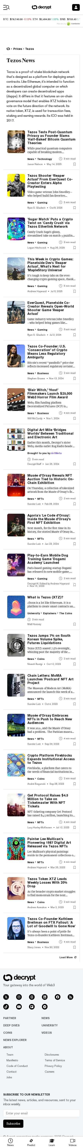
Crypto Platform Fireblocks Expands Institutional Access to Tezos (51, 759)
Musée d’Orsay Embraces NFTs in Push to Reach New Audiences (49, 719)
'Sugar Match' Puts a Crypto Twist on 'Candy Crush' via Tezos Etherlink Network (50, 223)
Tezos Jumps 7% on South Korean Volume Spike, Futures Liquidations (49, 639)
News (46, 1018)
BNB (62, 19)
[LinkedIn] (45, 997)
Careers (49, 1071)
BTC (5, 19)
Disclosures (52, 1054)
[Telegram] (45, 1007)
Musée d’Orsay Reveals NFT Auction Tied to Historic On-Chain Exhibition (50, 479)
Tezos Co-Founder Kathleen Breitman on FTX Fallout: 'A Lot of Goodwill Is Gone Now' (51, 922)
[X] (6, 997)
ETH (35, 19)
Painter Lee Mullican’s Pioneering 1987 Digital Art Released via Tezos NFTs (49, 842)
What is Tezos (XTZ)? (45, 597)
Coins (7, 1032)
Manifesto (12, 1060)
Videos (47, 1032)
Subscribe (13, 1123)
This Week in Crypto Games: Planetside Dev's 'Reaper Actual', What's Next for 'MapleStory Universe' (50, 264)
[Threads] (32, 997)
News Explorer (15, 1040)
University (50, 1025)
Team (9, 1054)
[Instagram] (19, 997)
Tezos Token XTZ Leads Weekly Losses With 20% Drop (47, 882)
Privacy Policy (53, 1066)
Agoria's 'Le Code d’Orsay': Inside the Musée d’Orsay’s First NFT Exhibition (49, 519)
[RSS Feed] (70, 997)
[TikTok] (6, 1007)
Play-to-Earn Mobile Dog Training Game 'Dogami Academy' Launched (47, 559)
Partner (9, 1018)
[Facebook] (57, 997)
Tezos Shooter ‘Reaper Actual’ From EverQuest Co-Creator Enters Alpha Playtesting (50, 181)
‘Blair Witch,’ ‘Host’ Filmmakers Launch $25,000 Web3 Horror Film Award (49, 393)
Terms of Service (55, 1060)
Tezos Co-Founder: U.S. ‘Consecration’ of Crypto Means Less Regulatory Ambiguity (47, 352)
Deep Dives (11, 1025)
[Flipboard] (32, 1007)
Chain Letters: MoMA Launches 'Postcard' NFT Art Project (50, 679)
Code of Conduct (17, 1066)
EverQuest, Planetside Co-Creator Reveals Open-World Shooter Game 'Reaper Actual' (50, 308)
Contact (11, 1071)
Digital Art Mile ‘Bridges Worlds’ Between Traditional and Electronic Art (50, 433)
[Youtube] (19, 1007)
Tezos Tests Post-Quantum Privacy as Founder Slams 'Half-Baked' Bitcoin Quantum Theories (51, 137)
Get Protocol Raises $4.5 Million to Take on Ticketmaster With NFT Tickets (47, 801)
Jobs (9, 1077)
